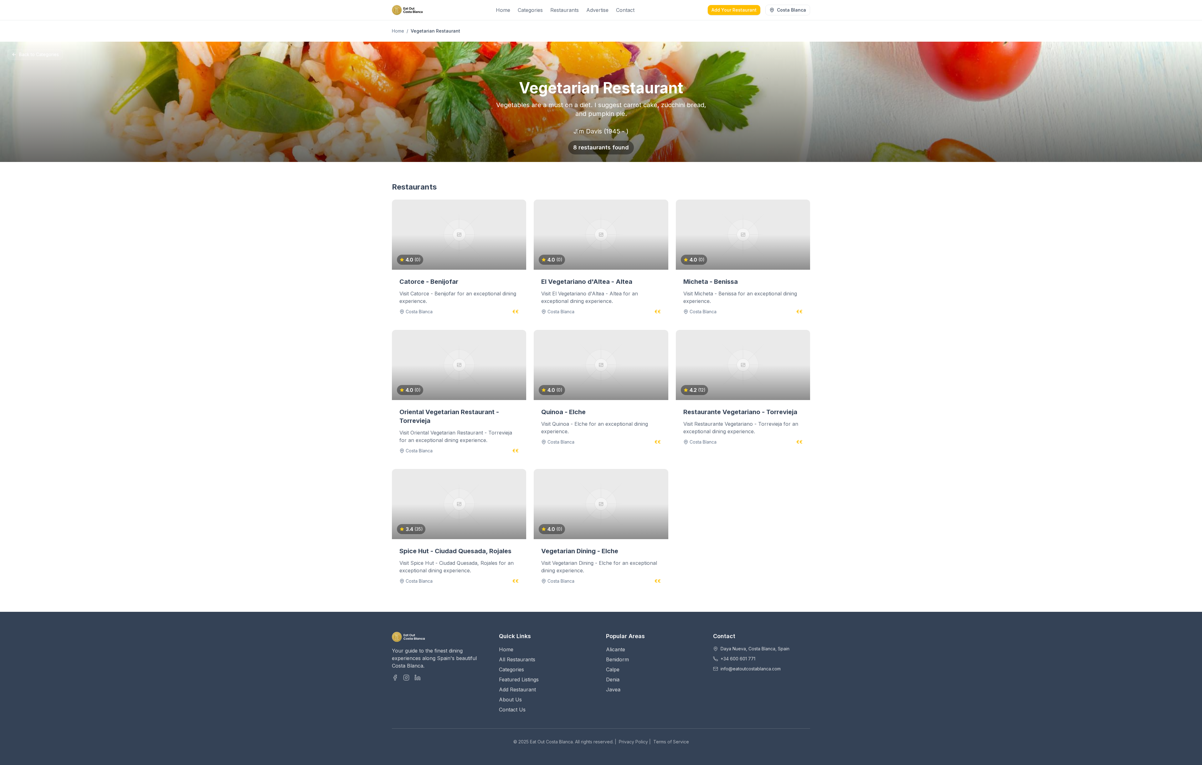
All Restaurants (517, 659)
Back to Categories (39, 54)
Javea (613, 689)
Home (503, 10)
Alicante (615, 649)
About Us (510, 699)
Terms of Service (671, 741)
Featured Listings (519, 679)
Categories (530, 10)
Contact (625, 10)
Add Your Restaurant (734, 10)
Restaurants (564, 10)
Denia (612, 679)
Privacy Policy (633, 741)
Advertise (597, 10)
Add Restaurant (517, 689)
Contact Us (512, 709)
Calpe (612, 669)
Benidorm (617, 659)
